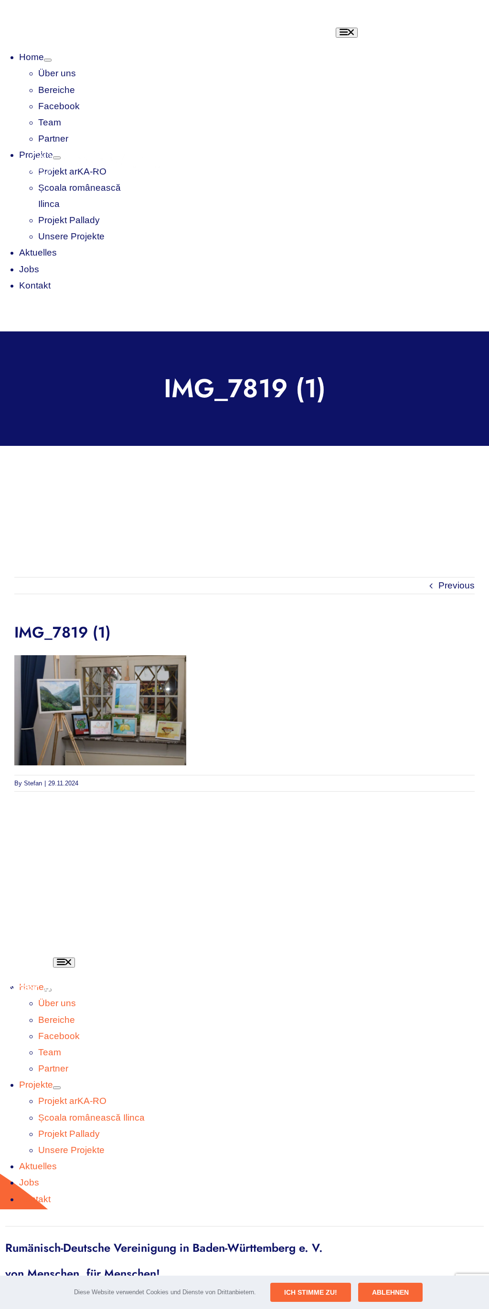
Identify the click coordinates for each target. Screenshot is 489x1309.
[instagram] (309, 163)
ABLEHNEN (390, 1292)
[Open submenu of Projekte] (57, 1087)
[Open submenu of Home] (48, 60)
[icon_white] (29, 958)
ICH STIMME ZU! (310, 1292)
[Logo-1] (100, 154)
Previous (456, 585)
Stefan (33, 783)
